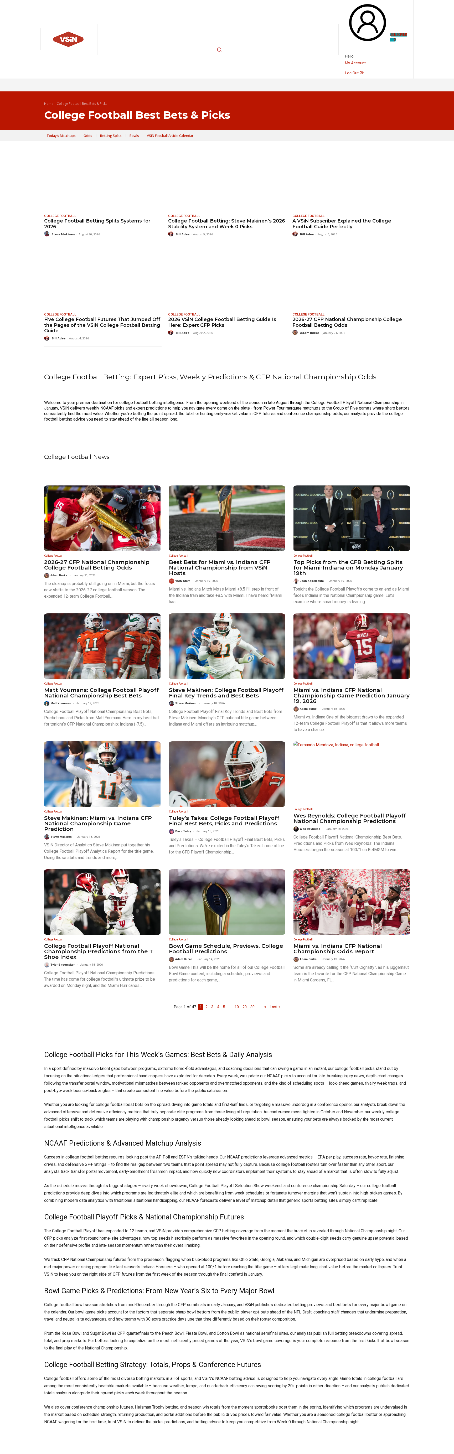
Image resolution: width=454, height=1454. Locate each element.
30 (252, 1007)
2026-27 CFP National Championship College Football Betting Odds (347, 322)
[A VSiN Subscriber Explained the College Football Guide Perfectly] (351, 180)
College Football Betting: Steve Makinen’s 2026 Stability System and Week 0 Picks (226, 224)
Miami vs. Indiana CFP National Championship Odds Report (337, 949)
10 (237, 1007)
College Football (60, 216)
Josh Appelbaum (312, 581)
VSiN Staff (182, 581)
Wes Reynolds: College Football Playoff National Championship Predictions (349, 818)
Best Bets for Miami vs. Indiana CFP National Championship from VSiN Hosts (220, 567)
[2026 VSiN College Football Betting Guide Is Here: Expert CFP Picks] (227, 278)
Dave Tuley (183, 831)
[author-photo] (47, 234)
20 (245, 1007)
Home (48, 103)
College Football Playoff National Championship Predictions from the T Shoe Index (98, 951)
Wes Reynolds (310, 829)
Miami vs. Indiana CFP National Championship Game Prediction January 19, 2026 (351, 695)
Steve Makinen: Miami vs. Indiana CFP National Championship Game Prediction (98, 823)
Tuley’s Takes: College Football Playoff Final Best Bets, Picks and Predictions (224, 821)
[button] (219, 50)
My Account (355, 63)
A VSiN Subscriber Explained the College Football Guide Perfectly (341, 224)
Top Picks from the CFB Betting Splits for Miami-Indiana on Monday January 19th (348, 567)
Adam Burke (309, 333)
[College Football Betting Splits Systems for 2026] (103, 180)
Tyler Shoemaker (62, 964)
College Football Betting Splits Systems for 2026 (97, 224)
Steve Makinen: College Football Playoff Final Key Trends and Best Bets (226, 693)
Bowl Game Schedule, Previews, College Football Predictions (226, 949)
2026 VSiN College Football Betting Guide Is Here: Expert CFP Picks (222, 322)
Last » (275, 1007)
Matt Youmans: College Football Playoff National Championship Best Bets (101, 693)
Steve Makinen (63, 234)
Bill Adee (182, 234)
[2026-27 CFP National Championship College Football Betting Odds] (351, 278)
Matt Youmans (60, 703)
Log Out (352, 73)
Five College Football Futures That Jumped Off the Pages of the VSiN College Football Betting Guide (102, 325)
